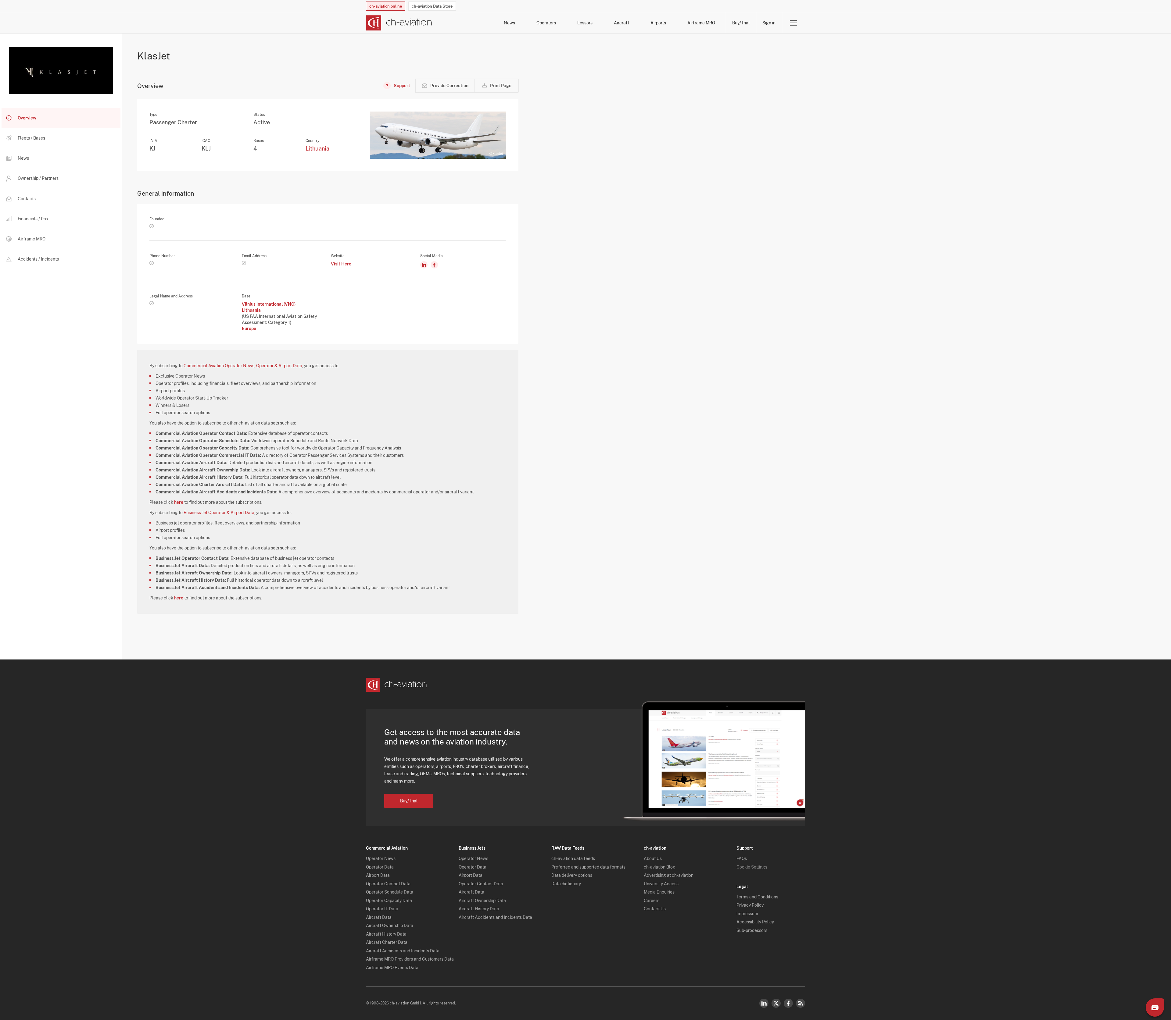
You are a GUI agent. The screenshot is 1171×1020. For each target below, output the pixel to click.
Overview (27, 118)
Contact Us (655, 908)
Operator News (381, 858)
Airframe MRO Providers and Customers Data (410, 959)
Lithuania (317, 148)
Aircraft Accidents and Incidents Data (402, 950)
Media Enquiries (659, 892)
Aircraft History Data (386, 934)
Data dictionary (566, 883)
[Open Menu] (793, 23)
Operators (546, 22)
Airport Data (378, 875)
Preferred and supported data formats (588, 867)
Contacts (27, 198)
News (509, 22)
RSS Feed (800, 1003)
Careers (651, 900)
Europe (249, 328)
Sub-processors (751, 930)
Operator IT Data (382, 908)
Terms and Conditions (757, 896)
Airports (658, 22)
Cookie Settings (751, 867)
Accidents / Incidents (38, 259)
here (178, 502)
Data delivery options (571, 875)
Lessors (585, 22)
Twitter (776, 1003)
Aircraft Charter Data (386, 942)
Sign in (768, 22)
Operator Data (380, 867)
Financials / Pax (33, 218)
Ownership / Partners (38, 178)
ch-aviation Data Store (432, 6)
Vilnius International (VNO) (269, 304)
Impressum (747, 913)
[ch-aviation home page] (399, 22)
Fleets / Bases (31, 138)
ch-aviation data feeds (573, 858)
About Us (653, 858)
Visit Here (341, 263)
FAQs (741, 858)
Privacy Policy (750, 905)
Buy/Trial (741, 22)
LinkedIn (763, 1003)
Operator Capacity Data (389, 900)
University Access (661, 883)
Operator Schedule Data (389, 892)
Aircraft (621, 22)
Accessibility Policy (755, 921)
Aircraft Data (379, 917)
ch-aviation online (385, 6)
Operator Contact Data (388, 883)
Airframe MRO (701, 22)
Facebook (788, 1003)
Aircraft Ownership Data (389, 925)
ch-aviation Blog (659, 867)
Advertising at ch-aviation (668, 875)
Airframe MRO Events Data (392, 967)
